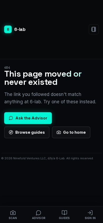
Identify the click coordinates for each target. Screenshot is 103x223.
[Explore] (94, 29)
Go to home (74, 132)
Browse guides (30, 132)
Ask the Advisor (31, 118)
